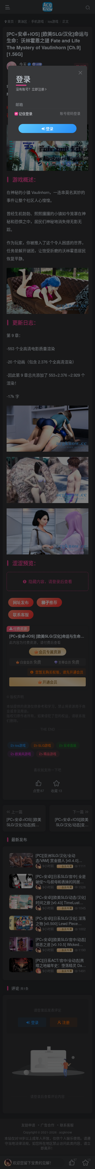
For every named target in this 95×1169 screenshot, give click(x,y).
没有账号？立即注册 (30, 89)
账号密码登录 (70, 113)
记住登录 (25, 113)
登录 (49, 128)
